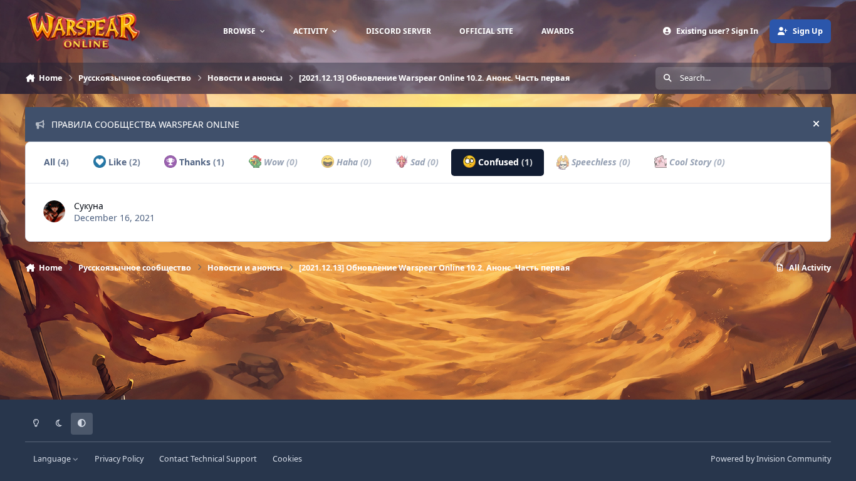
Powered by (771, 458)
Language (53, 458)
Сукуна (88, 206)
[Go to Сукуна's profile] (54, 211)
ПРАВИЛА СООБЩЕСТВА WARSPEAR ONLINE (145, 124)
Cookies (287, 458)
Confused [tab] (504, 162)
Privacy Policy (119, 458)
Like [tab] (123, 162)
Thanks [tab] (200, 162)
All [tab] (56, 162)
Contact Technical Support (208, 458)
